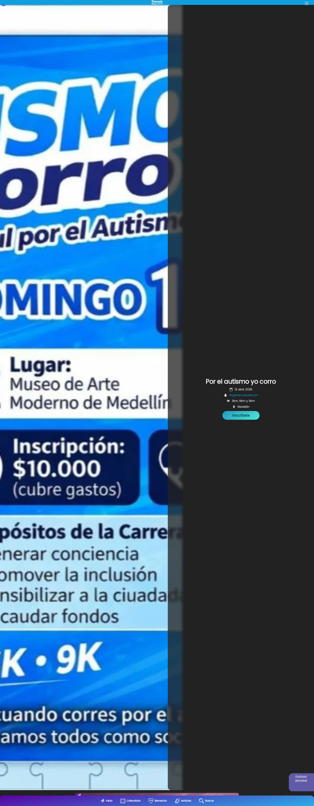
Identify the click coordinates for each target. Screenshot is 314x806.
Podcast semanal (301, 778)
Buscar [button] (209, 801)
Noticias (186, 801)
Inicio (109, 801)
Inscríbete (241, 415)
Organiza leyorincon (243, 395)
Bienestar (161, 801)
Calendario (134, 801)
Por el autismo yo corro (241, 381)
